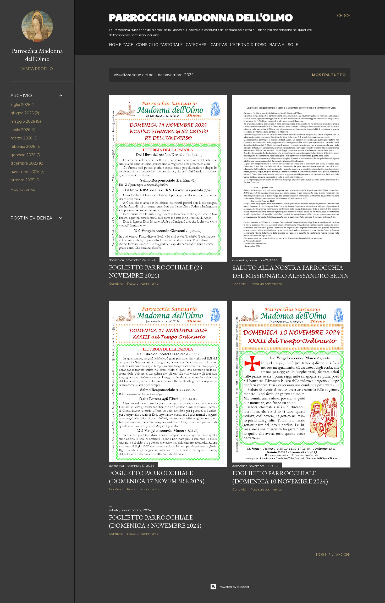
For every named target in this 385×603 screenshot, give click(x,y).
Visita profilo (37, 68)
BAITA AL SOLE (283, 44)
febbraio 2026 (25, 146)
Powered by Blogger (233, 587)
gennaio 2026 (25, 155)
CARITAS (219, 44)
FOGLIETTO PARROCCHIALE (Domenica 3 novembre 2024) (155, 521)
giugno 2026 (24, 113)
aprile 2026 (22, 129)
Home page (121, 44)
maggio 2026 (25, 121)
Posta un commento (142, 283)
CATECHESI (197, 44)
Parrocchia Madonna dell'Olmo (201, 16)
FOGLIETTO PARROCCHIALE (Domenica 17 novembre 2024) (157, 477)
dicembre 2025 (26, 163)
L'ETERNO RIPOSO (248, 44)
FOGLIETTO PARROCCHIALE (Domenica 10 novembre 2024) (280, 477)
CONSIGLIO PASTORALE (159, 44)
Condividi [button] (116, 283)
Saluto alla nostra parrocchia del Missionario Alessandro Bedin (290, 271)
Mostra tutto (329, 74)
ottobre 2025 (24, 180)
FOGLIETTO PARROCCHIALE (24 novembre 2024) (155, 271)
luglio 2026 (22, 104)
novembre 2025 (26, 171)
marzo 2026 (23, 138)
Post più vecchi (333, 554)
